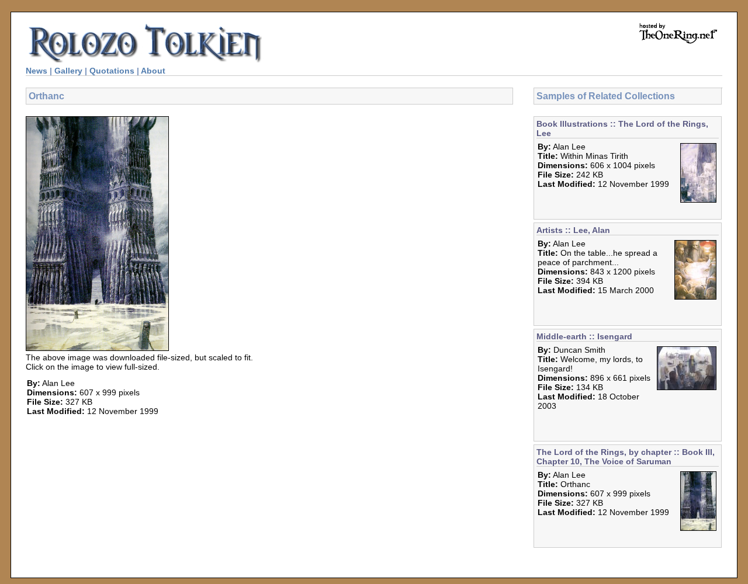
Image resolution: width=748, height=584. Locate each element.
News (36, 70)
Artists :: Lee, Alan (573, 230)
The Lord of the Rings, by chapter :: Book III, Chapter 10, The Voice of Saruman (625, 456)
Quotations (111, 70)
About (153, 70)
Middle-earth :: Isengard (584, 336)
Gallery (68, 70)
